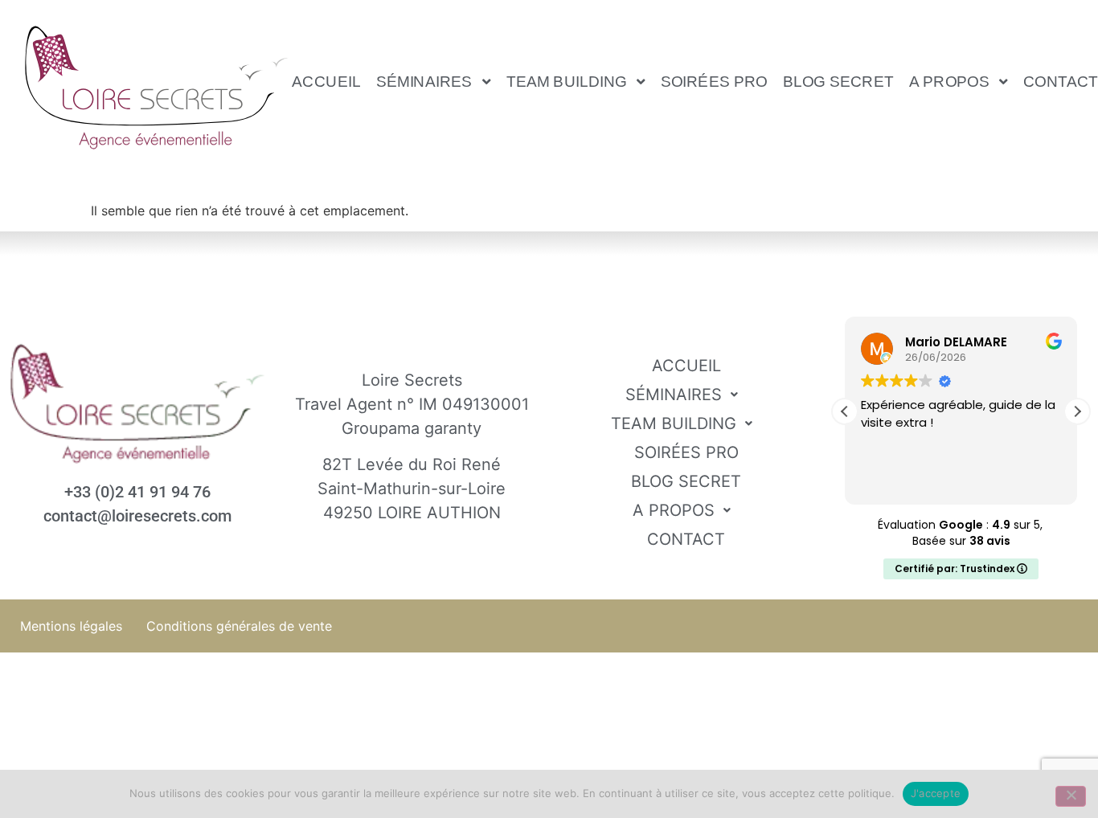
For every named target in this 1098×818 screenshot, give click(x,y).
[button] (433, 81)
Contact (686, 539)
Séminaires (424, 81)
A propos (950, 81)
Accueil (327, 81)
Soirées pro (714, 81)
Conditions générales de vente (239, 626)
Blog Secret (838, 81)
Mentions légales (71, 626)
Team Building (566, 81)
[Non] (1070, 796)
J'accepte (936, 793)
